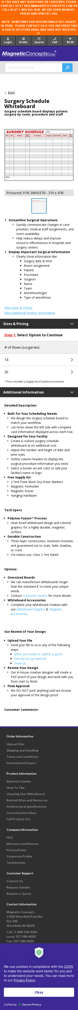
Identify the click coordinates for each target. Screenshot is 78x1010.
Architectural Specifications (26, 806)
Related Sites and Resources (27, 800)
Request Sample (18, 887)
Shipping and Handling (22, 750)
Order (23, 42)
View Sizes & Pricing (18, 307)
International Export (21, 763)
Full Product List (18, 819)
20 (6, 372)
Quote (39, 42)
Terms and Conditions (22, 756)
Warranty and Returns (22, 844)
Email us (20, 663)
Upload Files (15, 744)
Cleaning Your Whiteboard (25, 794)
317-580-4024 (24, 941)
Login (8, 42)
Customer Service (35, 596)
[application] (39, 976)
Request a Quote (18, 893)
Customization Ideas (21, 813)
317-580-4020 (26, 936)
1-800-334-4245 (25, 932)
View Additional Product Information (29, 312)
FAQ (9, 837)
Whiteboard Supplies (30, 609)
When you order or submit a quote (38, 654)
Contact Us (14, 881)
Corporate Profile (19, 856)
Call (54, 42)
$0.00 (70, 42)
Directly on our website (30, 659)
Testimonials (15, 862)
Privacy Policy (16, 850)
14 (6, 359)
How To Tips (15, 787)
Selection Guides (18, 781)
